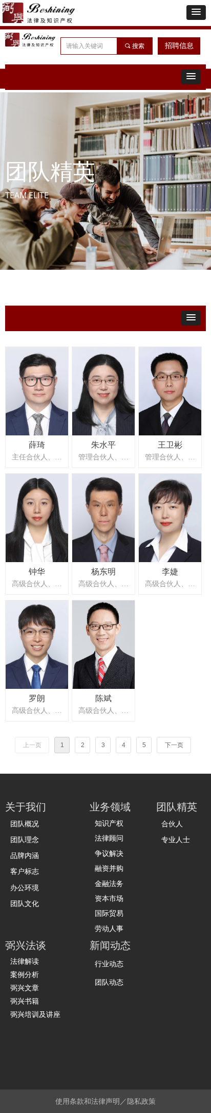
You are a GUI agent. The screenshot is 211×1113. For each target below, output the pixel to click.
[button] (196, 12)
